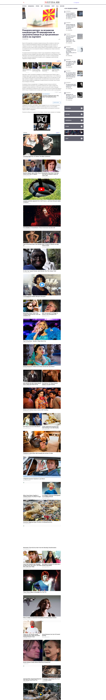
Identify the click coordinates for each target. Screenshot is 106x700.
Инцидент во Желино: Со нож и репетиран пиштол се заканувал (71, 96)
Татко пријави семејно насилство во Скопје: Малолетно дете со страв (71, 51)
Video (57, 6)
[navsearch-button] (24, 3)
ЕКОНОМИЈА (47, 6)
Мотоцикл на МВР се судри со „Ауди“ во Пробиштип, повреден (71, 63)
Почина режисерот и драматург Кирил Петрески (71, 86)
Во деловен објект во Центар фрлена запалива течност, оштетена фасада (71, 74)
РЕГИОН (37, 6)
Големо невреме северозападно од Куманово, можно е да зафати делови (71, 15)
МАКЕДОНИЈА (31, 6)
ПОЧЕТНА (24, 6)
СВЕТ (42, 6)
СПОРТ (53, 6)
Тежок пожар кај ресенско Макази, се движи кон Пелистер (70, 26)
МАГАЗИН (62, 6)
